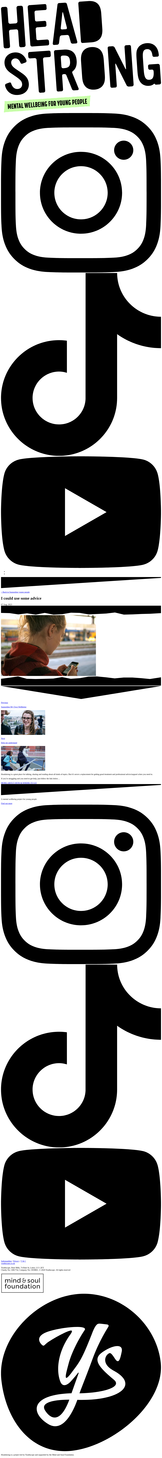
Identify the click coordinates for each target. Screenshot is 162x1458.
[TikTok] (81, 455)
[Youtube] (81, 567)
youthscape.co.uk (8, 1263)
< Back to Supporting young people (15, 592)
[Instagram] (81, 272)
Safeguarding (6, 1261)
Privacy (16, 1261)
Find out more (6, 803)
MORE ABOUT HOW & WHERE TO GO (19, 783)
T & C (23, 1261)
